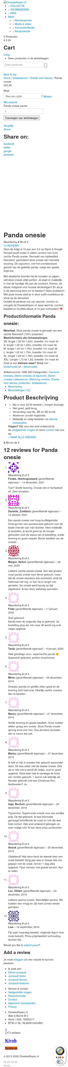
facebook (9, 144)
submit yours (31, 945)
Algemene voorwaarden (22, 1003)
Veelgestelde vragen (20, 992)
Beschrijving (15, 386)
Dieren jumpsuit (17, 972)
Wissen (48, 96)
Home (7, 78)
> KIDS (12, 13)
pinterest (9, 154)
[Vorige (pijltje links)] (5, 1065)
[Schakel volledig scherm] (12, 1061)
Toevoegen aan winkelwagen (21, 118)
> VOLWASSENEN (18, 9)
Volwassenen (20, 78)
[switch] (60, 1062)
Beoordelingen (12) (19, 390)
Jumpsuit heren (17, 976)
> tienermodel (29, 366)
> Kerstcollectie (21, 31)
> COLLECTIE (16, 6)
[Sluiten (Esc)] (5, 1061)
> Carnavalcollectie (23, 27)
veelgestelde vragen (23, 430)
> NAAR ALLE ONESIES (22, 437)
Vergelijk (8, 125)
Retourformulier (17, 996)
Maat (6, 90)
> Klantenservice (22, 20)
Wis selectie (10, 102)
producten (24, 383)
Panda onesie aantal (15, 106)
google (7, 151)
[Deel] (8, 1061)
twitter (7, 147)
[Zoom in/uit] (16, 1061)
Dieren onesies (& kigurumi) (30, 375)
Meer (11, 16)
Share (7, 129)
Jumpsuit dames (17, 979)
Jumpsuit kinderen (18, 983)
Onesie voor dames (41, 78)
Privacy (12, 1006)
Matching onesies (40, 379)
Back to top (10, 74)
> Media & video (22, 24)
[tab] (36, 386)
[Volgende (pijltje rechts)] (8, 1065)
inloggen (18, 959)
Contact (12, 999)
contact (50, 430)
